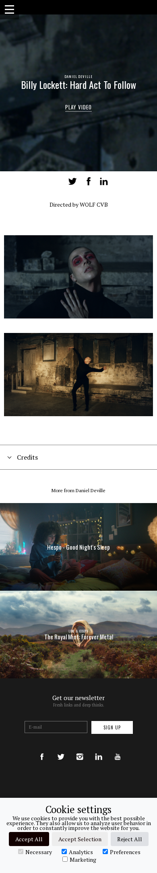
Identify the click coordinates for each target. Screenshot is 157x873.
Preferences (125, 851)
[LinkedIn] (99, 749)
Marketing (83, 859)
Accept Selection (79, 839)
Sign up (112, 727)
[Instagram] (80, 749)
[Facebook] (42, 749)
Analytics (81, 851)
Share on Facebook (88, 181)
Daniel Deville (78, 76)
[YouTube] (117, 749)
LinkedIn (104, 181)
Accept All (29, 839)
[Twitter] (61, 749)
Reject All (129, 839)
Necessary (38, 851)
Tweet (72, 181)
